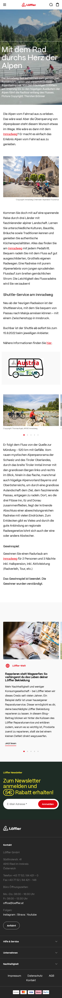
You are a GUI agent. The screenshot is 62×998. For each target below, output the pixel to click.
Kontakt (31, 980)
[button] (24, 435)
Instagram (9, 914)
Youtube (32, 914)
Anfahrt (11, 925)
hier (49, 342)
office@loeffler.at (13, 903)
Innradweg (10, 134)
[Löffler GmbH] (29, 4)
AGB (51, 976)
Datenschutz (35, 976)
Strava (21, 914)
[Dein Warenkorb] (57, 4)
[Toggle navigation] (4, 4)
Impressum (14, 976)
